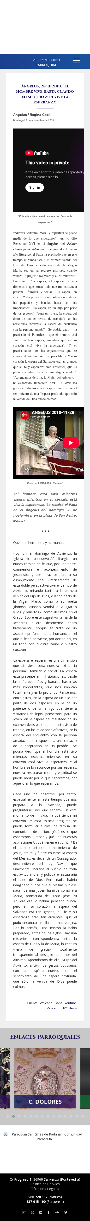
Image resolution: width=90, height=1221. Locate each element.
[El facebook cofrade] (48, 1212)
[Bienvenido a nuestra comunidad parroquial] (7, 60)
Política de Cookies (45, 1184)
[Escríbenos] (24, 1212)
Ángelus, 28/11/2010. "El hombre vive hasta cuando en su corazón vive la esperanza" (45, 94)
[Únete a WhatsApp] (32, 1212)
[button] (77, 61)
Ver (45, 1070)
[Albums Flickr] (40, 1212)
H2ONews (69, 1008)
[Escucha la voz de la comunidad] (57, 1212)
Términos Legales (45, 1188)
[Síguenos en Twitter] (65, 1212)
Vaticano (46, 1003)
